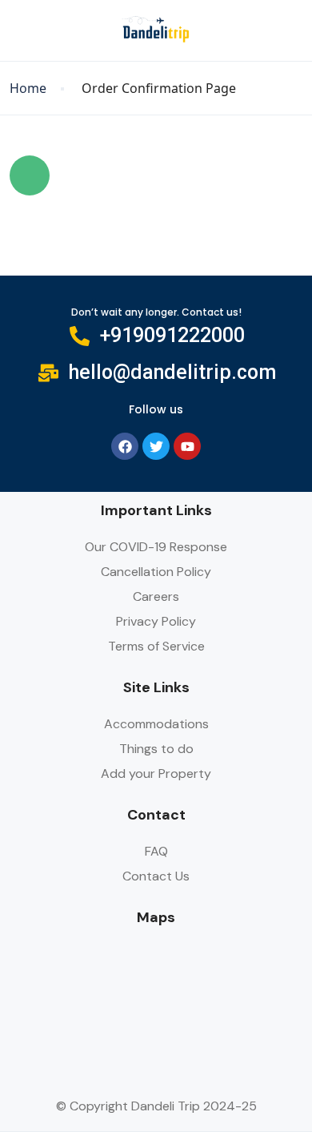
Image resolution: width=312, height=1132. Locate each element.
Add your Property (156, 773)
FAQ (156, 851)
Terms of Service (156, 646)
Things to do (156, 748)
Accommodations (156, 723)
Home (28, 88)
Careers (156, 596)
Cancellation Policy (156, 571)
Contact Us (156, 876)
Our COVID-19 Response (156, 546)
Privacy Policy (156, 621)
